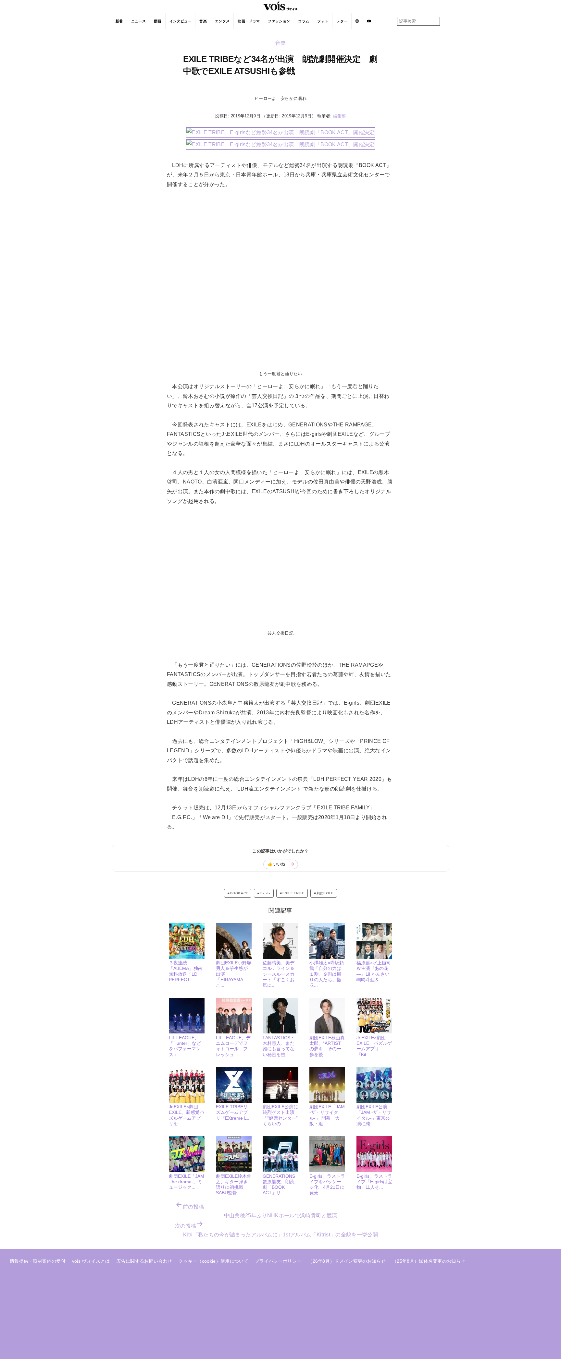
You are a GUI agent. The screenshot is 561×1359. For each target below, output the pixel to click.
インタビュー (180, 21)
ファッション (279, 21)
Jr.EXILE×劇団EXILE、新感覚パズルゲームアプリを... (186, 1115)
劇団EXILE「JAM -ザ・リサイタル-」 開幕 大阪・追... (327, 1115)
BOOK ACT (239, 893)
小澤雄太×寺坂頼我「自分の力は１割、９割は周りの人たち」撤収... (326, 974)
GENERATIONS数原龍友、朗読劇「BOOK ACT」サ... (279, 1185)
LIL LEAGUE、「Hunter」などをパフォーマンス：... (185, 1046)
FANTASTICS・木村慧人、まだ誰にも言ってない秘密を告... (279, 1046)
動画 (157, 21)
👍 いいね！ (281, 864)
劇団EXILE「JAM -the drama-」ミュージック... (186, 1182)
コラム (303, 21)
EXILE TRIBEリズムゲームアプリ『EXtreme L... (233, 1112)
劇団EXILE (325, 893)
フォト (322, 21)
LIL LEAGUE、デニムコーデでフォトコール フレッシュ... (233, 1046)
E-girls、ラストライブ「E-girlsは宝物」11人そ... (374, 1182)
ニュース (138, 21)
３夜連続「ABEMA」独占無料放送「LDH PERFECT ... (186, 971)
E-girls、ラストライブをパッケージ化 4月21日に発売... (327, 1185)
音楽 (203, 21)
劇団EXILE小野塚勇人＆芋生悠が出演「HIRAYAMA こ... (233, 974)
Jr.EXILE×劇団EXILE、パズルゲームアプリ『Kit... (374, 1046)
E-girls (265, 893)
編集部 (339, 115)
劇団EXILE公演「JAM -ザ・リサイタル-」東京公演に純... (373, 1115)
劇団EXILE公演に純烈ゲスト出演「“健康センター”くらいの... (280, 1115)
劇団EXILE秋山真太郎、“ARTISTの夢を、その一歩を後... (327, 1046)
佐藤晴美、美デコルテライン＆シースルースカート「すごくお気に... (278, 974)
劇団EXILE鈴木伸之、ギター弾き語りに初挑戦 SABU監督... (233, 1185)
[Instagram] (357, 21)
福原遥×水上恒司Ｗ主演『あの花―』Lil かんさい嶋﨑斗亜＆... (373, 971)
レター (341, 21)
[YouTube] (369, 21)
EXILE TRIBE (293, 893)
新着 (119, 21)
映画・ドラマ (249, 21)
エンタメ (222, 21)
